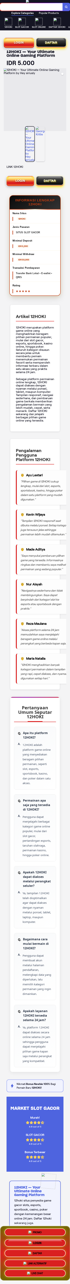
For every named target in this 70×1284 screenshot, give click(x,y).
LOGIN (19, 42)
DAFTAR (51, 42)
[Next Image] (63, 100)
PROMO (37, 1231)
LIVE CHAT (37, 1272)
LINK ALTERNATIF (37, 1262)
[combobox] (31, 7)
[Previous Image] (7, 100)
